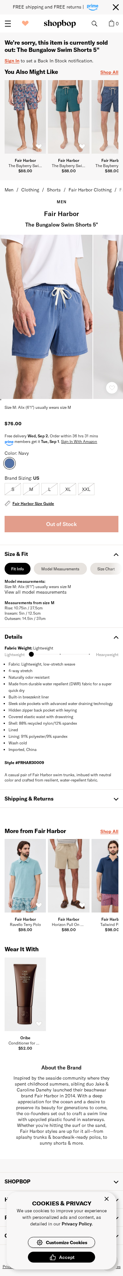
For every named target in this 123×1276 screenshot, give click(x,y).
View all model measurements (36, 592)
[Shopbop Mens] (59, 24)
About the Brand (61, 1067)
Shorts (54, 189)
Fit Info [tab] (17, 570)
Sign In (12, 60)
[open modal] (46, 317)
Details (13, 636)
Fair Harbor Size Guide (33, 503)
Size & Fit (16, 554)
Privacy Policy (77, 1223)
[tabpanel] (61, 600)
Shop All (109, 72)
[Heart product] (112, 388)
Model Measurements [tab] (60, 570)
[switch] (38, 146)
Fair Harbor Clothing (90, 189)
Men (9, 189)
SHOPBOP (18, 1181)
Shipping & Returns (29, 798)
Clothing (30, 189)
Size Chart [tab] (106, 570)
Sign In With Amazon (79, 441)
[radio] (13, 489)
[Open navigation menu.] (8, 23)
